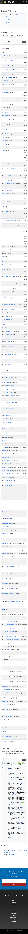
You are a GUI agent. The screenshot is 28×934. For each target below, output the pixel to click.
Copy (24, 42)
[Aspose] (9, 2)
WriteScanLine (5, 741)
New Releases (14, 904)
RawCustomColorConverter (8, 283)
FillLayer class (8, 16)
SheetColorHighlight (7, 319)
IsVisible (4, 206)
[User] (23, 2)
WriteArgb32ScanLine (7, 736)
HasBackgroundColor (10, 168)
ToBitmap (7, 727)
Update (3, 731)
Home (13, 900)
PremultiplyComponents (11, 276)
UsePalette (7, 341)
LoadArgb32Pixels (6, 523)
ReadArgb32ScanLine (7, 573)
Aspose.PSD (12, 854)
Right (6, 316)
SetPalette (8, 709)
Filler (3, 137)
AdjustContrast (9, 389)
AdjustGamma (9, 392)
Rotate (6, 643)
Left (6, 253)
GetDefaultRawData (7, 470)
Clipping (4, 107)
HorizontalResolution (10, 183)
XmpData (7, 364)
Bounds (4, 89)
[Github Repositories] (20, 895)
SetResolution (8, 716)
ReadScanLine (5, 578)
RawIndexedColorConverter (8, 304)
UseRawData (8, 346)
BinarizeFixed (9, 415)
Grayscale (8, 518)
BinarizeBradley (10, 402)
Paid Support (14, 915)
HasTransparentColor (10, 175)
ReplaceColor (5, 583)
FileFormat (7, 134)
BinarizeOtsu (9, 418)
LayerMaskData (5, 246)
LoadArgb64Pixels (6, 526)
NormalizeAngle (6, 560)
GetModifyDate (8, 480)
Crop (7, 433)
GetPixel (4, 502)
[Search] (26, 2)
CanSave (4, 428)
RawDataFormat (9, 288)
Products (14, 902)
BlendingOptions (6, 74)
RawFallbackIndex (6, 298)
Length (3, 256)
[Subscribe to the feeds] (23, 895)
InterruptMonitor (5, 193)
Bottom (6, 84)
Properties (7, 19)
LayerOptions (5, 249)
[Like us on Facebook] (5, 895)
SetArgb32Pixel (5, 704)
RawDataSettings (6, 291)
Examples (7, 25)
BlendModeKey (9, 77)
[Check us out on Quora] (17, 895)
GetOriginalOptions (9, 485)
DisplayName (5, 119)
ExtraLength (5, 129)
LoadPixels (4, 546)
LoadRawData (5, 550)
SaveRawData (5, 701)
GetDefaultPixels (6, 467)
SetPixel (4, 712)
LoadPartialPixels (6, 543)
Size (3, 324)
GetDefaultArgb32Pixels (8, 460)
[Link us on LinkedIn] (11, 895)
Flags (3, 150)
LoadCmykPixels (6, 533)
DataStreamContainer (7, 115)
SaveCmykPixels (6, 693)
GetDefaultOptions (9, 463)
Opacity (4, 264)
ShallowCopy (5, 719)
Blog (14, 919)
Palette (3, 269)
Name (3, 261)
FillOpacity (4, 140)
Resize (3, 609)
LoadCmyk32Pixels (6, 530)
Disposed (4, 124)
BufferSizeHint (5, 92)
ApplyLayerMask (6, 399)
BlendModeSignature (7, 80)
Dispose (4, 440)
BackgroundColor (9, 60)
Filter (6, 453)
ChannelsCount (5, 104)
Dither (3, 443)
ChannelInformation (6, 99)
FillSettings (4, 144)
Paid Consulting (13, 917)
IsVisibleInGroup (9, 211)
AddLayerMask (5, 382)
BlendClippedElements (7, 69)
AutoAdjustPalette (6, 55)
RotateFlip (8, 649)
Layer (8, 848)
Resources (4, 312)
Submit (14, 884)
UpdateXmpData (9, 334)
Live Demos (13, 911)
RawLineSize (8, 309)
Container (4, 112)
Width (7, 361)
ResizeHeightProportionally (8, 621)
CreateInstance (8, 377)
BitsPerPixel (9, 65)
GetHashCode (9, 477)
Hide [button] (16, 14)
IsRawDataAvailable (7, 202)
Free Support (14, 913)
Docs (14, 909)
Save (3, 653)
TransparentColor (9, 331)
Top (6, 327)
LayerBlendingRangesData (8, 220)
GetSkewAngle (5, 511)
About (13, 923)
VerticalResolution (9, 354)
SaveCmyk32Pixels (6, 689)
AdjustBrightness (10, 385)
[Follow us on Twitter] (8, 895)
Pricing (13, 906)
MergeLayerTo (8, 556)
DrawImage (4, 450)
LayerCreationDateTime (7, 225)
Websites (14, 921)
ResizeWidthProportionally (8, 631)
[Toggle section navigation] (25, 5)
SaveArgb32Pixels (6, 686)
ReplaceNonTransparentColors (9, 593)
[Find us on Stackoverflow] (14, 895)
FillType (4, 147)
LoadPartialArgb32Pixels (8, 540)
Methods (7, 22)
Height (7, 180)
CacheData (9, 422)
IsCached (8, 197)
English (20, 2)
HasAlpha (8, 163)
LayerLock (4, 230)
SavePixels (4, 698)
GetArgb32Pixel (6, 457)
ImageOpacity (8, 190)
